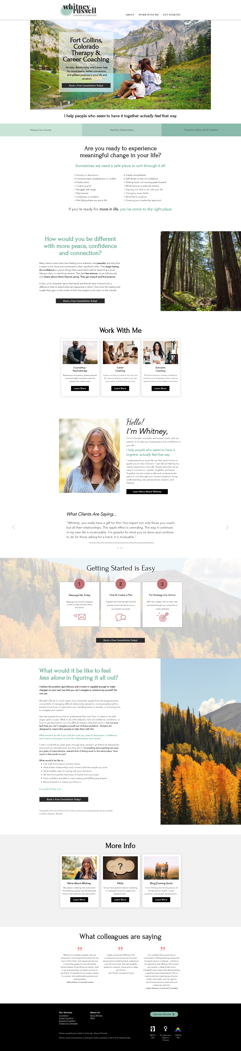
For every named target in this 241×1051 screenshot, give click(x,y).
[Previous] (14, 527)
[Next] (227, 527)
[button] (161, 899)
